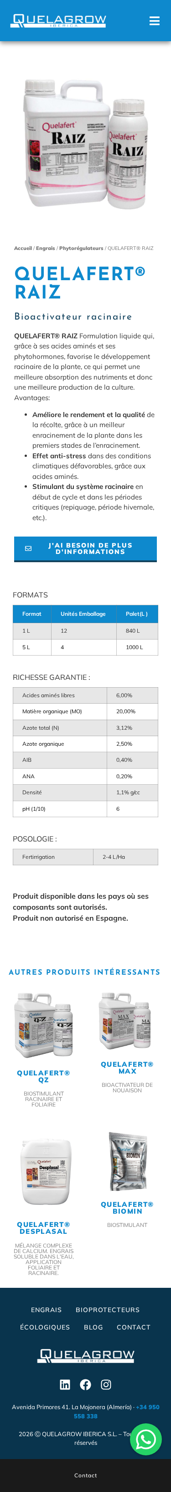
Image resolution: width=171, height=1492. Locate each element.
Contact (134, 1327)
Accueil (23, 248)
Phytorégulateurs (81, 248)
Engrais (45, 248)
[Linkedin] (65, 1384)
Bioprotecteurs (108, 1310)
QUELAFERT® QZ (43, 1076)
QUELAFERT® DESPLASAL (43, 1228)
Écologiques (45, 1327)
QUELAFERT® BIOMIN (127, 1207)
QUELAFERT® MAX (127, 1067)
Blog (93, 1327)
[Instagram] (106, 1384)
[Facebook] (86, 1384)
